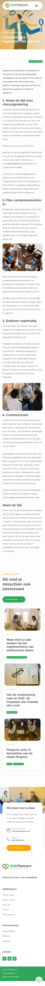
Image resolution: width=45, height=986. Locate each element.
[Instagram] (14, 959)
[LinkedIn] (10, 959)
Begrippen (6, 941)
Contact (5, 910)
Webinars (6, 936)
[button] (36, 5)
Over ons (6, 905)
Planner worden (8, 900)
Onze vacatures (8, 915)
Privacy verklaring (8, 973)
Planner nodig (8, 895)
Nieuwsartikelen (8, 931)
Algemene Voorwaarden (10, 977)
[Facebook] (4, 959)
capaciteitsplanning (14, 164)
